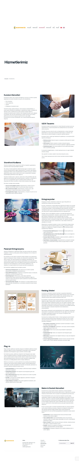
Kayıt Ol (72, 443)
